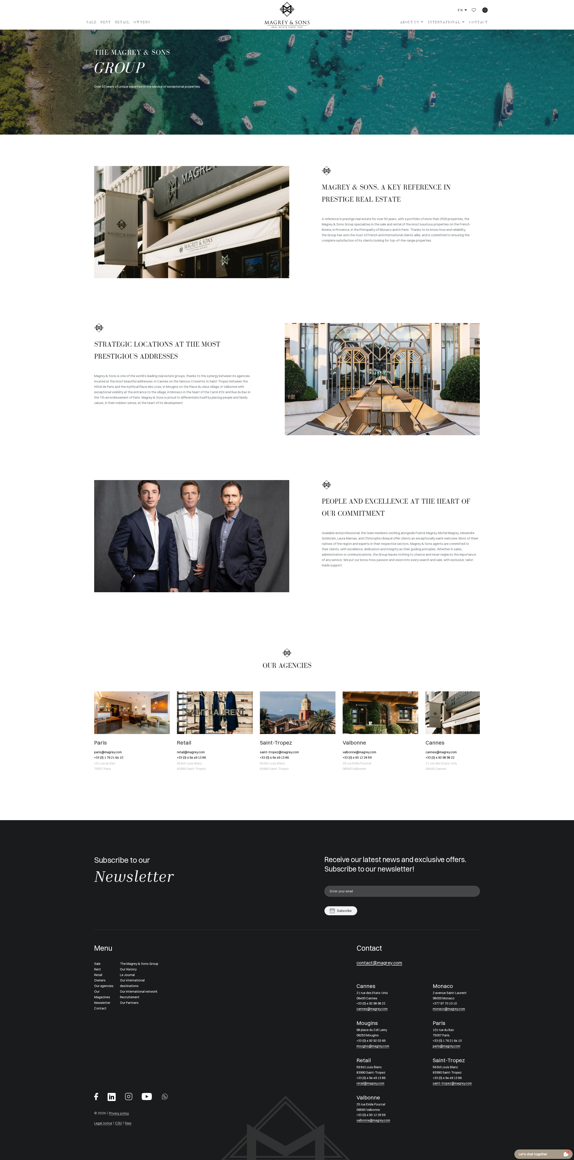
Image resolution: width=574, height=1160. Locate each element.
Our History (128, 969)
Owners (142, 22)
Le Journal (127, 975)
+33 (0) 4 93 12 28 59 (274, 758)
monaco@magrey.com (442, 752)
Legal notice (103, 1123)
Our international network (138, 992)
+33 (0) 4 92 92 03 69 (371, 1041)
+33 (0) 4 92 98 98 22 (357, 758)
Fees (128, 1123)
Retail (122, 22)
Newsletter (102, 1003)
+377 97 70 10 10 (438, 758)
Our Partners (129, 1003)
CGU (118, 1123)
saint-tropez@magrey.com (196, 752)
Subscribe (344, 911)
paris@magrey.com (446, 1046)
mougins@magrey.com (373, 1046)
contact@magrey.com (379, 963)
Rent (105, 22)
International (444, 22)
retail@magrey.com (108, 752)
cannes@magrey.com (358, 752)
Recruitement (129, 997)
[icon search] (485, 10)
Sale (91, 22)
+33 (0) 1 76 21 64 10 (447, 1041)
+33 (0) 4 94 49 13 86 (108, 758)
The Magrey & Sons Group (139, 964)
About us (409, 22)
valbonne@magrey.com (277, 752)
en (460, 10)
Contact (478, 22)
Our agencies (103, 986)
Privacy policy (119, 1113)
